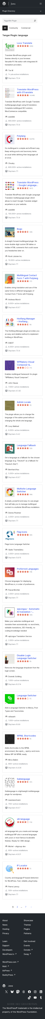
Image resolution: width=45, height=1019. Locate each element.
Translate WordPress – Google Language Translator (28, 184)
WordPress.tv (9, 954)
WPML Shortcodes (26, 735)
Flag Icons (22, 532)
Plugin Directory (8, 11)
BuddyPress (8, 975)
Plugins (27, 929)
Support (5, 945)
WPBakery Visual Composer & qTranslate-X (25, 363)
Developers (7, 950)
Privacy (5, 933)
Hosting (5, 929)
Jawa (10, 986)
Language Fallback (26, 445)
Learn (4, 941)
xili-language (23, 819)
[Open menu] (41, 3)
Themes (27, 925)
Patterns (27, 933)
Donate (28, 950)
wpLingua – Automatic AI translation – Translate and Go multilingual (28, 610)
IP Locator (22, 865)
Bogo (19, 229)
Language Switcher (26, 695)
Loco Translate (24, 43)
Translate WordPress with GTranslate (28, 90)
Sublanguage (23, 779)
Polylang (21, 136)
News (4, 925)
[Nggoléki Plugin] (35, 20)
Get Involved (29, 941)
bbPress (7, 970)
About (5, 920)
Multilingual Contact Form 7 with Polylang (27, 276)
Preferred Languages (28, 569)
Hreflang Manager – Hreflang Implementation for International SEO (26, 320)
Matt (5, 966)
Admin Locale (24, 402)
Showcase (28, 920)
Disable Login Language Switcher (26, 656)
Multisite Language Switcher (26, 490)
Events (27, 945)
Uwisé (31, 906)
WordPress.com (10, 962)
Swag (27, 954)
